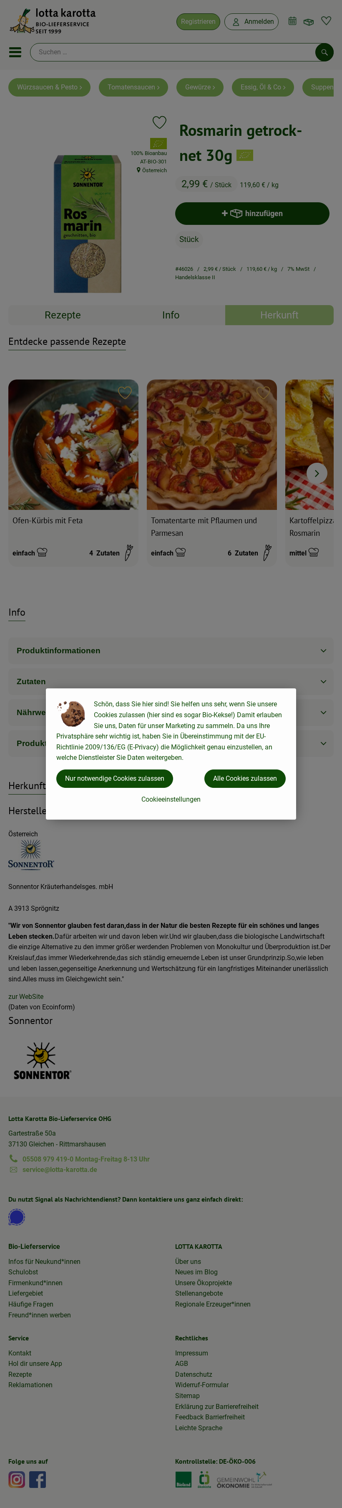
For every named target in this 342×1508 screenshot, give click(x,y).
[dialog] (171, 754)
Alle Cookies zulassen (245, 778)
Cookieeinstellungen (171, 799)
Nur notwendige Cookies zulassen (114, 778)
